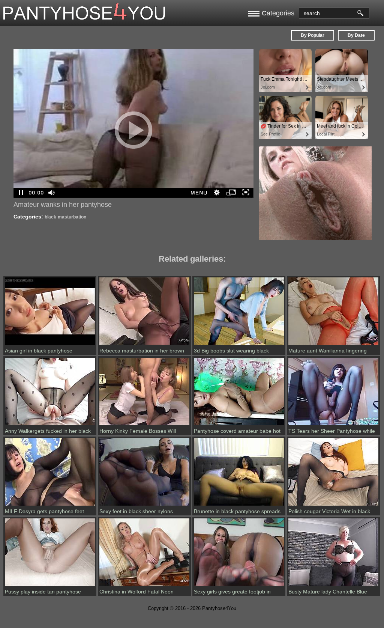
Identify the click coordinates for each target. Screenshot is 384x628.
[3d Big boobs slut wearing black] (238, 345)
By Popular (312, 35)
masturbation (72, 217)
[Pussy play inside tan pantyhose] (49, 586)
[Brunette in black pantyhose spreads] (238, 505)
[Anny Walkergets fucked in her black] (49, 425)
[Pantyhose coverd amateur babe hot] (238, 425)
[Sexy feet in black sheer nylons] (144, 505)
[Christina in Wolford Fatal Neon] (144, 586)
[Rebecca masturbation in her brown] (144, 345)
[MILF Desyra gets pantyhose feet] (49, 505)
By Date (356, 35)
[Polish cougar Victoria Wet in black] (333, 505)
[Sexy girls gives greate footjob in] (238, 586)
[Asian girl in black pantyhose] (49, 345)
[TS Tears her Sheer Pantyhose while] (333, 425)
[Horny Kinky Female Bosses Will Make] (144, 425)
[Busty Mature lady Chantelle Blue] (333, 586)
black (50, 217)
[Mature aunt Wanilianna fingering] (333, 345)
